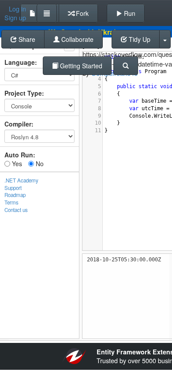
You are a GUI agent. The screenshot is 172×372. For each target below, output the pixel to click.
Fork (81, 13)
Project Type (23, 93)
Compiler (17, 123)
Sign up (15, 17)
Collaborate (76, 39)
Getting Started (80, 65)
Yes (16, 163)
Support (13, 187)
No (39, 163)
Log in (17, 8)
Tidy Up (138, 39)
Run (128, 13)
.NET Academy (21, 180)
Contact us (16, 209)
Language (19, 62)
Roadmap (15, 194)
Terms (11, 202)
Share (26, 39)
